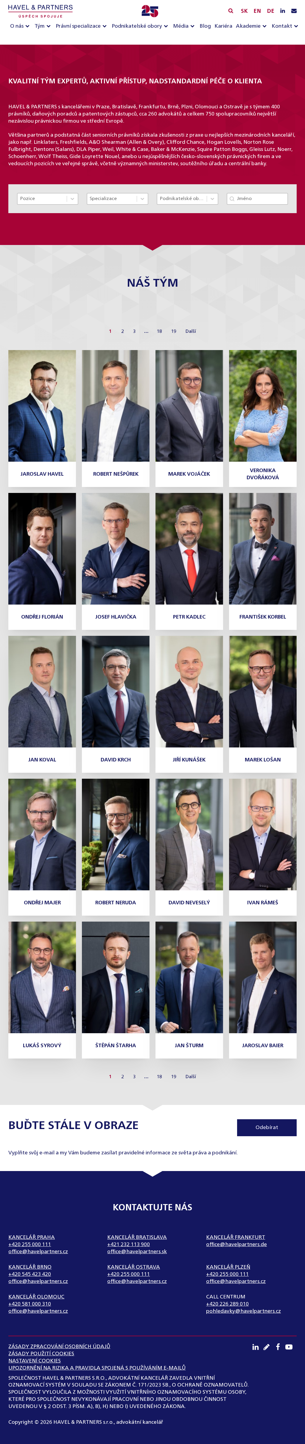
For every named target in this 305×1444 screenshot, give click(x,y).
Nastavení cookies (34, 1361)
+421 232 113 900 (128, 1244)
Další (190, 331)
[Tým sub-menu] (49, 26)
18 (159, 331)
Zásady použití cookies (41, 1353)
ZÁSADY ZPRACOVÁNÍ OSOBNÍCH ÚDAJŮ (59, 1346)
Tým (40, 26)
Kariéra (223, 26)
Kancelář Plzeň (228, 1267)
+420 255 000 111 (29, 1244)
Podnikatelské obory (137, 26)
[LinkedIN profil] (282, 11)
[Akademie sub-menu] (265, 26)
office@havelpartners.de (236, 1244)
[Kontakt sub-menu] (297, 26)
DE (270, 11)
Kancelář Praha (31, 1237)
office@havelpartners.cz (38, 1251)
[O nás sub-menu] (28, 26)
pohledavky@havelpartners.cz (243, 1311)
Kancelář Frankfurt (235, 1237)
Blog (205, 26)
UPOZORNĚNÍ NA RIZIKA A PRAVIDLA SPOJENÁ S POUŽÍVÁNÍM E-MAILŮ (97, 1368)
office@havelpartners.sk (137, 1251)
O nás (17, 26)
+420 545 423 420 (29, 1274)
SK (244, 11)
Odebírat (267, 1127)
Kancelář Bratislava (137, 1237)
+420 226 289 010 (227, 1304)
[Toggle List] (72, 198)
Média (181, 26)
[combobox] (42, 198)
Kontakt (282, 26)
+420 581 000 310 (29, 1304)
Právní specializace (78, 26)
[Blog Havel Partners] (268, 1347)
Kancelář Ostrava (133, 1267)
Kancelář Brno (30, 1267)
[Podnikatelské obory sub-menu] (167, 26)
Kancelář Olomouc (36, 1297)
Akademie (248, 26)
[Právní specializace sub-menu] (105, 26)
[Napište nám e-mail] (294, 11)
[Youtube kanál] (291, 1347)
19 (173, 331)
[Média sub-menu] (193, 26)
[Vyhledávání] (230, 10)
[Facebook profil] (280, 1347)
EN (257, 11)
